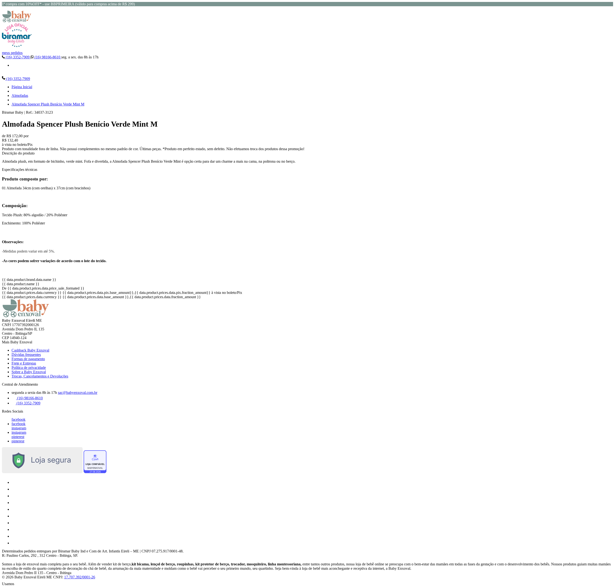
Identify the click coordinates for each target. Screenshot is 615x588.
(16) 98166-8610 (47, 57)
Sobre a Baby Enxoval (29, 372)
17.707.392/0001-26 (79, 577)
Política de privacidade (29, 367)
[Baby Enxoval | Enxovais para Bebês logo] (17, 21)
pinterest (18, 437)
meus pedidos (12, 53)
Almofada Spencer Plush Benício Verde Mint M (48, 104)
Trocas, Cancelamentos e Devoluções (40, 376)
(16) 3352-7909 (18, 57)
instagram (19, 428)
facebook (18, 419)
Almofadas (20, 95)
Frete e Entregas (24, 363)
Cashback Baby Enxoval (30, 350)
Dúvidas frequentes (26, 355)
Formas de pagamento (28, 359)
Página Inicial (22, 87)
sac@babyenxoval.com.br (77, 392)
